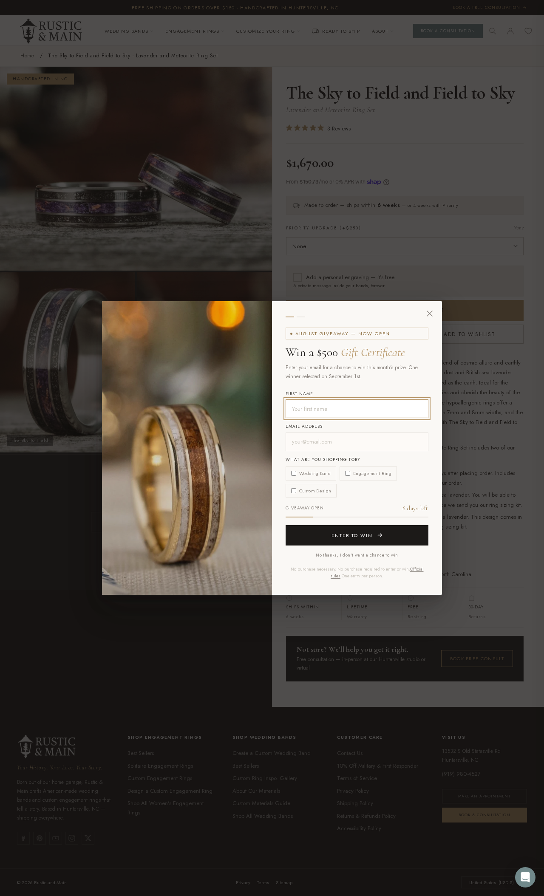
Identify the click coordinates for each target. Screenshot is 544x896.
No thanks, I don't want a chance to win (357, 555)
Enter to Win (352, 535)
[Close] (429, 313)
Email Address (304, 426)
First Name (299, 393)
